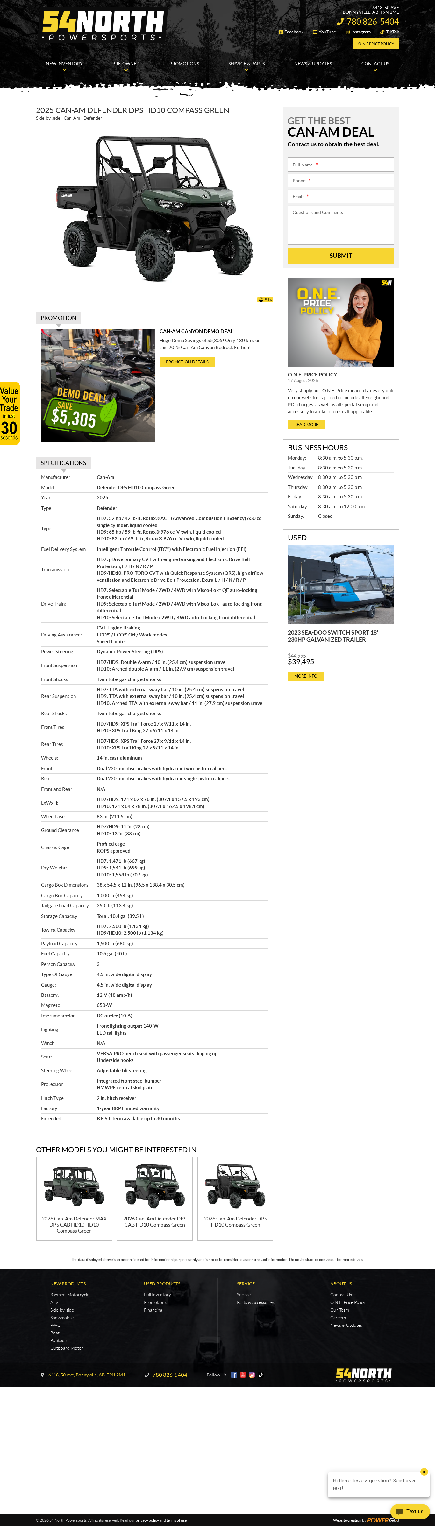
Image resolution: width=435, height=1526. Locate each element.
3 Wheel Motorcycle (69, 1294)
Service (246, 1283)
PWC (55, 1325)
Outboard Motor (66, 1348)
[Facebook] (234, 1375)
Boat (55, 1332)
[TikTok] (261, 1375)
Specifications (63, 463)
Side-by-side (62, 1309)
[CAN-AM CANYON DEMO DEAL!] (98, 385)
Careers (338, 1317)
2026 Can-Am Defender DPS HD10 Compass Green (235, 1221)
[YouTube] (243, 1375)
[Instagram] (252, 1375)
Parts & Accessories (256, 1302)
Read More (306, 424)
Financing (153, 1309)
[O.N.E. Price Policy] (341, 322)
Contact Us (341, 1294)
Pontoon (58, 1340)
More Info (305, 676)
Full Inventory (157, 1294)
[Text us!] (410, 1513)
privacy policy (147, 1520)
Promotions (155, 1302)
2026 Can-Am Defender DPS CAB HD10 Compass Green (154, 1221)
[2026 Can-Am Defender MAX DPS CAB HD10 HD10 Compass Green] (74, 1186)
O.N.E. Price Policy (312, 374)
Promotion (58, 317)
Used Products (162, 1283)
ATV (54, 1302)
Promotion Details (187, 362)
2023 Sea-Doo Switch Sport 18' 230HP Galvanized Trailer (333, 636)
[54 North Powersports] (103, 25)
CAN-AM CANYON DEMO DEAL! (197, 331)
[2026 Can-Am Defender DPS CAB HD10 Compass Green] (155, 1186)
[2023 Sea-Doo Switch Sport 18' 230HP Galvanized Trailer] (341, 584)
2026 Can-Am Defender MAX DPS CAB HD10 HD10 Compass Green (74, 1225)
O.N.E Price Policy (376, 44)
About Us (341, 1283)
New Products (68, 1283)
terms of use (177, 1520)
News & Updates (346, 1325)
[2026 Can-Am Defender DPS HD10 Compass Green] (235, 1186)
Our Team (339, 1309)
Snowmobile (62, 1317)
